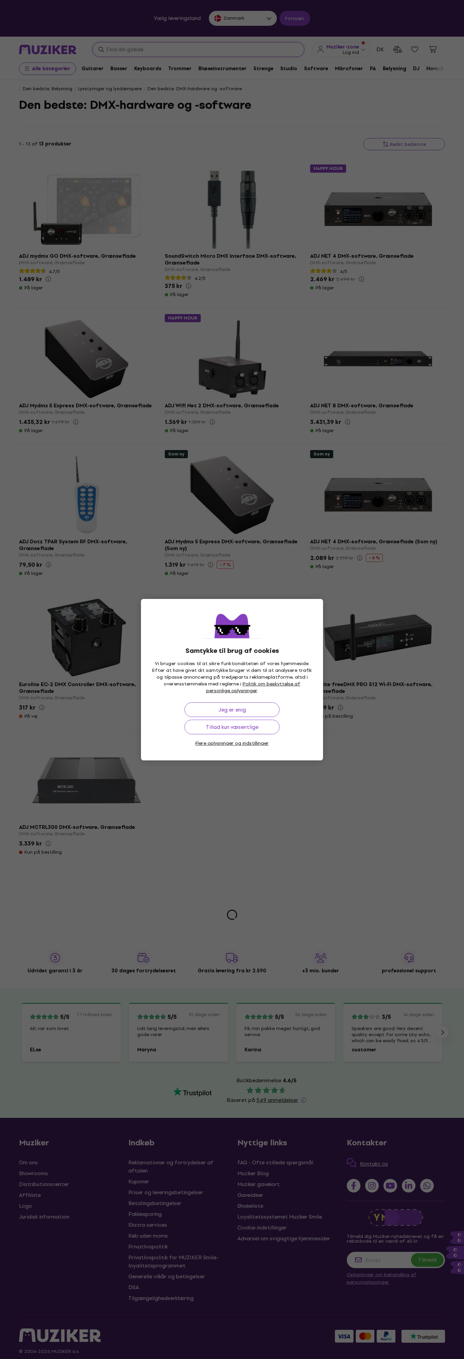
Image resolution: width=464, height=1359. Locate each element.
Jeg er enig (232, 709)
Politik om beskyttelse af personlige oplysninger (253, 687)
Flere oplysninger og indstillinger (232, 743)
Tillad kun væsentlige (232, 727)
